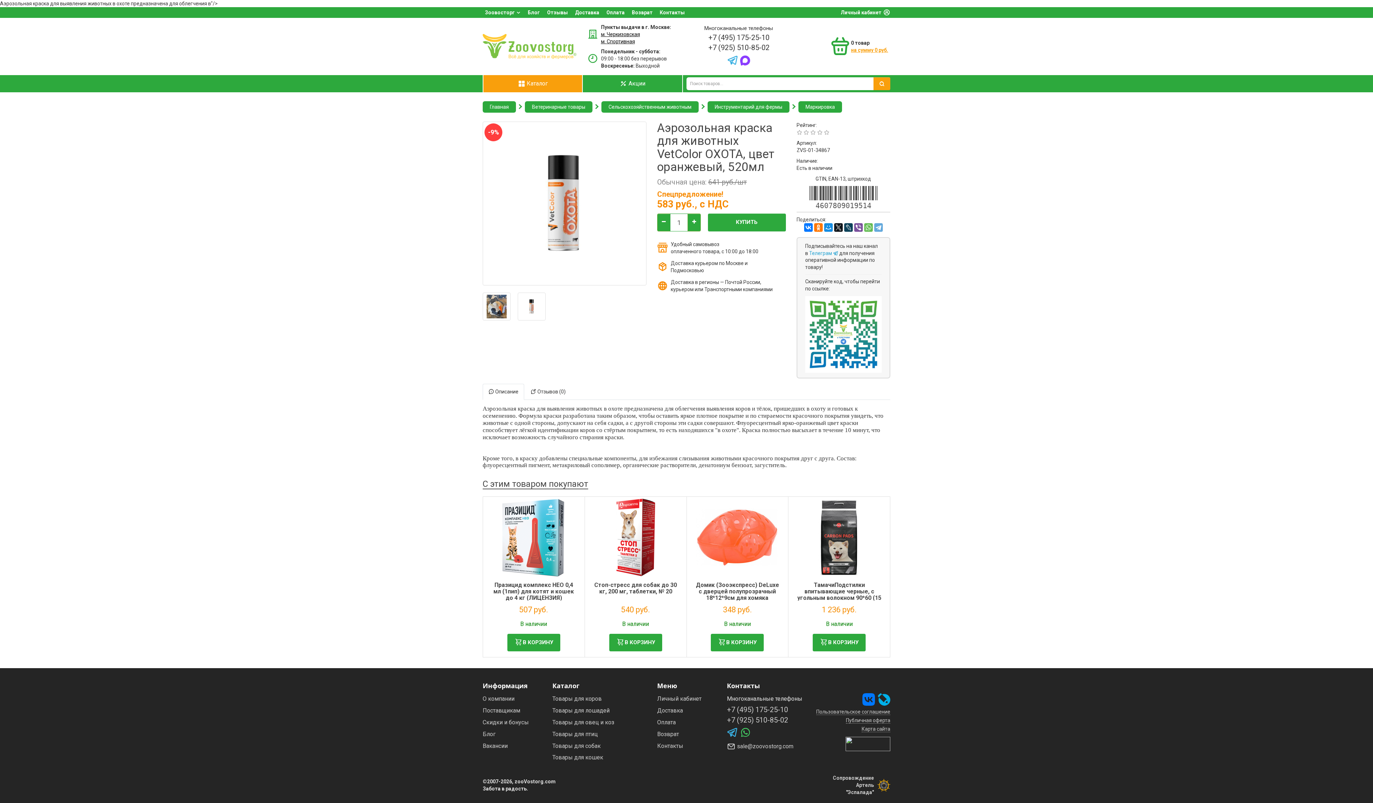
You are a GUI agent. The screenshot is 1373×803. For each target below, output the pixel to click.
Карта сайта (876, 729)
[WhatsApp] (868, 227)
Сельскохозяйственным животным (650, 107)
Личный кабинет (861, 12)
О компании (499, 698)
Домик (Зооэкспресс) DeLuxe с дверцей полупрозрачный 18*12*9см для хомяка (737, 591)
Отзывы (557, 12)
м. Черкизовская (620, 34)
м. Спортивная (618, 41)
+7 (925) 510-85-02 (738, 47)
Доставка (587, 12)
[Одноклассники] (818, 227)
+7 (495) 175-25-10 (738, 37)
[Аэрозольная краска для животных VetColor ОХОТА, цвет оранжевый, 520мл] (497, 306)
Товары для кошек (577, 757)
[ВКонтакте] (808, 227)
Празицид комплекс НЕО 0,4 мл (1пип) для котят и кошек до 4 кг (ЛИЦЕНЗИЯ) (533, 591)
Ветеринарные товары (558, 107)
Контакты (672, 12)
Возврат (642, 12)
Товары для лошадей (581, 710)
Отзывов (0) (551, 392)
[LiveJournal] (848, 227)
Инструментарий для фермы (748, 107)
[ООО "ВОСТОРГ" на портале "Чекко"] (868, 743)
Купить (747, 222)
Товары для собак (576, 746)
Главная (499, 107)
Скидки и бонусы (506, 722)
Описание (506, 392)
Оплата (615, 12)
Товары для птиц (575, 734)
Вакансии (495, 746)
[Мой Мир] (828, 227)
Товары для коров (577, 698)
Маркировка (820, 107)
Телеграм (821, 253)
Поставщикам (501, 710)
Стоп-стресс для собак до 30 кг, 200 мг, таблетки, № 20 (635, 588)
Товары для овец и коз (583, 722)
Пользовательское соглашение (853, 712)
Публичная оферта (868, 720)
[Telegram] (878, 227)
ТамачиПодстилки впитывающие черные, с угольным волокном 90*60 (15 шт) (839, 594)
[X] (838, 227)
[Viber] (858, 227)
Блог (534, 12)
